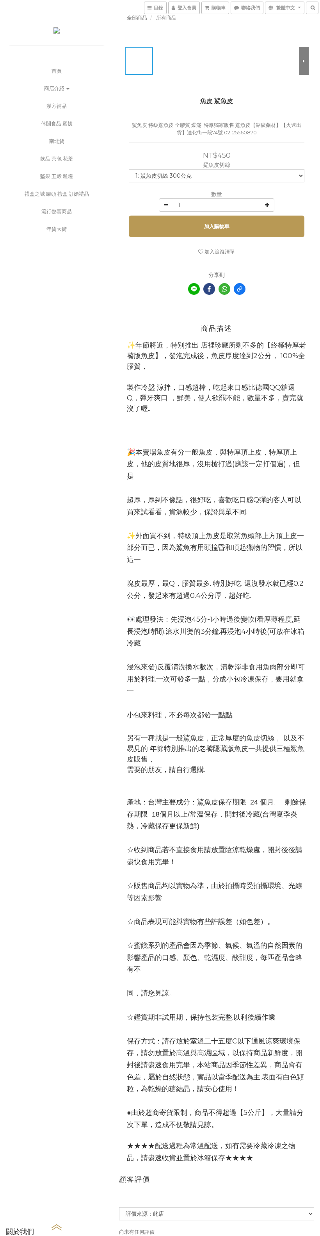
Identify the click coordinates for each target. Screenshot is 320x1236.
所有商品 (166, 17)
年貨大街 (56, 229)
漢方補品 (56, 106)
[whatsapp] (224, 289)
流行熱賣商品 (56, 211)
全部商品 (137, 17)
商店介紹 (55, 88)
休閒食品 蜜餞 (57, 123)
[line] (194, 289)
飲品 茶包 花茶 (56, 158)
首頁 (57, 71)
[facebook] (209, 289)
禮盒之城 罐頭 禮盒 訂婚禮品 (57, 194)
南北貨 (56, 141)
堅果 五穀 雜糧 (56, 176)
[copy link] (239, 289)
